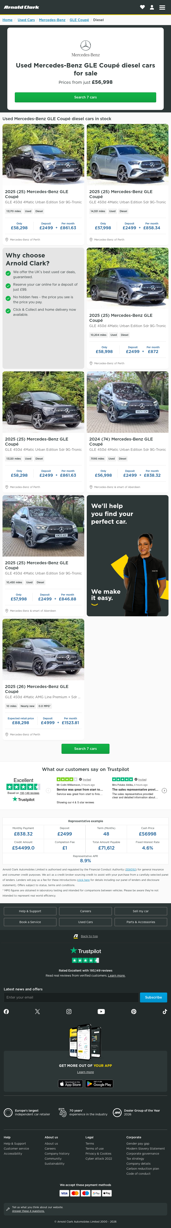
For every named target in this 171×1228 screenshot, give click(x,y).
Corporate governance (142, 1153)
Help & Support (30, 911)
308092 (131, 869)
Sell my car (141, 911)
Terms (90, 1143)
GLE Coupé (79, 20)
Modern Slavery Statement (145, 1148)
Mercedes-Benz (52, 20)
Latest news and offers (23, 989)
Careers (85, 911)
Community (53, 1158)
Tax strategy (135, 1158)
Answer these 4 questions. (28, 1211)
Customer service (16, 1148)
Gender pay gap (137, 1143)
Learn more (85, 1072)
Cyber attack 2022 (99, 1158)
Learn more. (116, 975)
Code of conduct (138, 1173)
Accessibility (13, 1153)
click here (84, 880)
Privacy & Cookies (98, 1153)
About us (51, 1143)
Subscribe (153, 997)
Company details (138, 1163)
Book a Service (30, 922)
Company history (57, 1153)
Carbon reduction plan (142, 1168)
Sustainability (54, 1163)
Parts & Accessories (141, 922)
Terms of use (95, 1148)
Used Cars (26, 20)
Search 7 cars (85, 97)
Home (8, 20)
